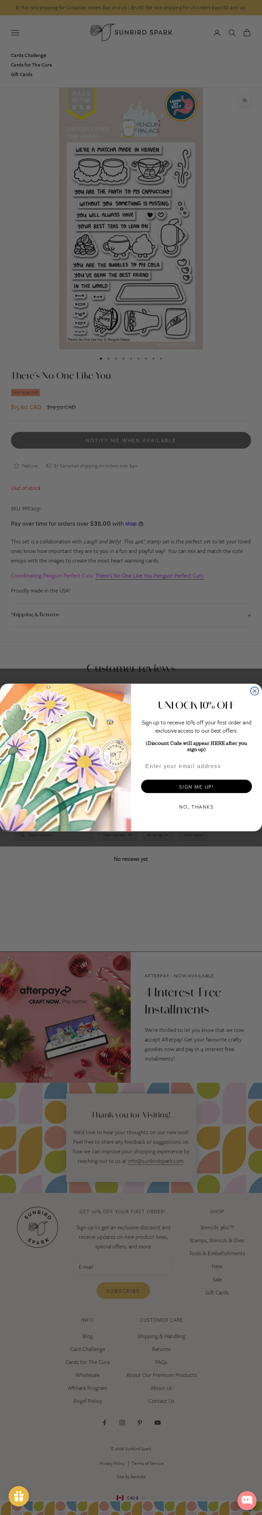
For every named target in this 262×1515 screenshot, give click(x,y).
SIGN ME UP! (196, 786)
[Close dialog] (255, 691)
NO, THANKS (196, 806)
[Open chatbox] (247, 1500)
